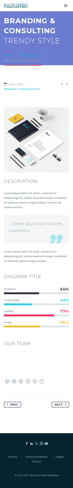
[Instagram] (41, 443)
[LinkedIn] (35, 381)
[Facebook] (7, 381)
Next (59, 404)
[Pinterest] (21, 381)
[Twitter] (14, 381)
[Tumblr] (28, 381)
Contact (36, 461)
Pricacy (13, 457)
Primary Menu (65, 5)
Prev (14, 404)
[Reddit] (41, 381)
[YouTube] (46, 443)
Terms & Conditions (36, 457)
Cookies (60, 457)
